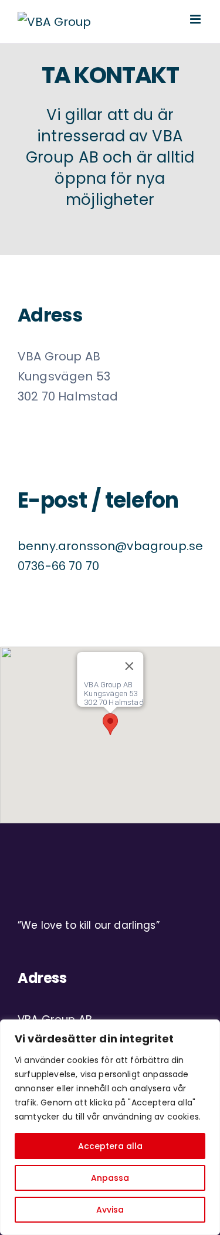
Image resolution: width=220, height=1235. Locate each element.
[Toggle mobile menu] (196, 19)
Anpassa (110, 1178)
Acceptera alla (110, 1146)
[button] (110, 724)
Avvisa (110, 1210)
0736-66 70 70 (58, 566)
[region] (110, 1127)
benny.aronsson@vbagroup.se (110, 546)
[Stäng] (129, 666)
